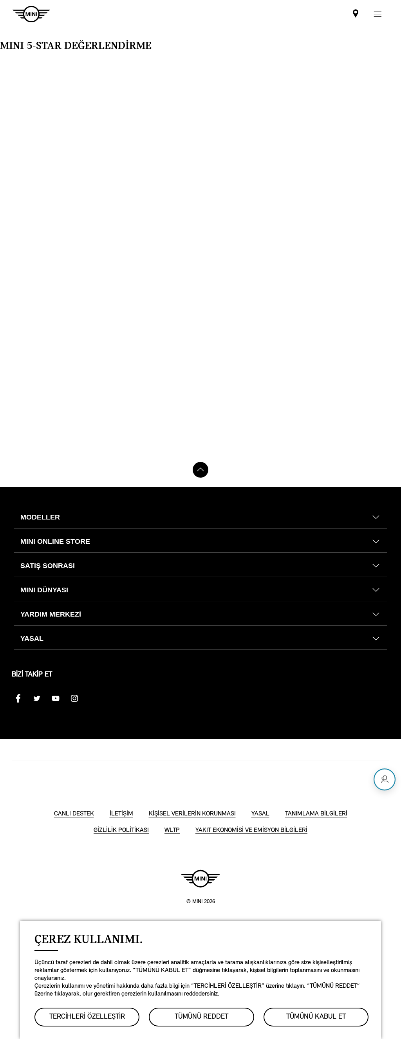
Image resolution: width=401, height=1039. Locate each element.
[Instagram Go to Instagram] (74, 698)
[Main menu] (377, 14)
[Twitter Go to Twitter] (37, 698)
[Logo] (200, 878)
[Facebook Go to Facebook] (18, 698)
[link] (356, 14)
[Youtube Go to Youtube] (55, 698)
